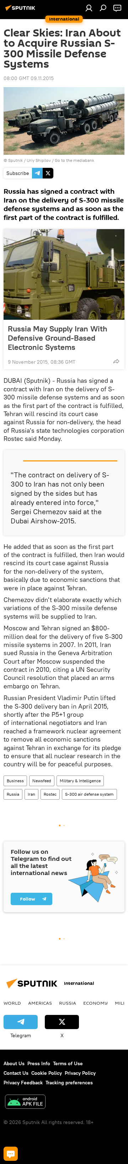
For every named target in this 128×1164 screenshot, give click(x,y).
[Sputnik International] (21, 10)
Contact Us (16, 1073)
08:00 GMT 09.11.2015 (29, 78)
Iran (31, 794)
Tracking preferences (69, 1082)
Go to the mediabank (74, 160)
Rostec (50, 794)
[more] (116, 361)
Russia (13, 794)
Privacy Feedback (23, 1082)
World (12, 1003)
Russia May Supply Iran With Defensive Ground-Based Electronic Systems (57, 338)
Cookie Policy (46, 1073)
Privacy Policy (80, 1073)
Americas (40, 1003)
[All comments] (11, 1154)
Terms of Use (68, 1063)
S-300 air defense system (89, 794)
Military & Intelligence (80, 780)
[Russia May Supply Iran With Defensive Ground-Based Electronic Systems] (64, 274)
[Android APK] (25, 1103)
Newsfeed (41, 780)
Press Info (38, 1063)
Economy (95, 1003)
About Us (14, 1063)
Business (15, 780)
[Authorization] (89, 8)
